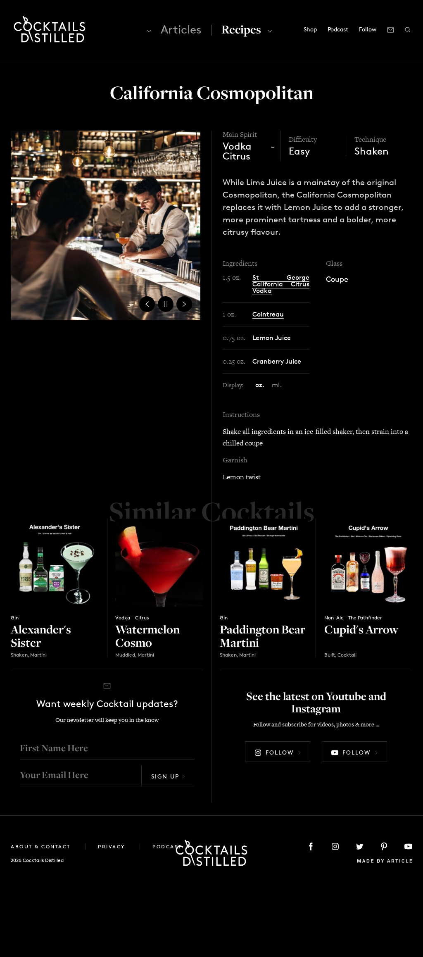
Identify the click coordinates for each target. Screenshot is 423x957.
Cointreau (268, 314)
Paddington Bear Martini (262, 635)
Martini (38, 655)
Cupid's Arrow (361, 629)
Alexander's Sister (41, 635)
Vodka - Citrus (249, 151)
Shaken (371, 151)
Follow (280, 752)
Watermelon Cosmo (147, 635)
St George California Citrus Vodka (280, 284)
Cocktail (346, 655)
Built (329, 655)
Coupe (337, 278)
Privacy (112, 846)
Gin (15, 617)
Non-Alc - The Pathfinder (353, 617)
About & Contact (42, 846)
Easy (299, 151)
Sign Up (165, 776)
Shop (310, 29)
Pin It (105, 225)
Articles (181, 29)
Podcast (338, 29)
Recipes (241, 29)
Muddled (125, 655)
